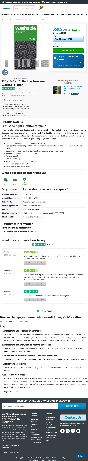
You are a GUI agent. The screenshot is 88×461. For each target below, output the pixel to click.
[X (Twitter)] (68, 431)
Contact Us (34, 419)
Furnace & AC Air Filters (30, 14)
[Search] (32, 8)
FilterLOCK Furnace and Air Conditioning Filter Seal (73, 88)
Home (3, 20)
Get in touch (82, 6)
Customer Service (67, 6)
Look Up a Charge (36, 437)
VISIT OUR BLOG (11, 453)
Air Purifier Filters (46, 14)
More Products (81, 14)
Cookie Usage (40, 458)
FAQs (32, 427)
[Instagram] (73, 431)
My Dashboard (50, 417)
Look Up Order (35, 434)
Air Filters (10, 20)
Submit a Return (36, 440)
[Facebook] (62, 431)
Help (81, 456)
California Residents (52, 458)
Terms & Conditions (28, 458)
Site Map (62, 458)
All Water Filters (59, 14)
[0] (39, 8)
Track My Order (52, 6)
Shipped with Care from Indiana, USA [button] (56, 2)
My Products (50, 420)
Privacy (18, 458)
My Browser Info (51, 435)
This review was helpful (36, 262)
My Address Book (51, 432)
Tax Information (36, 442)
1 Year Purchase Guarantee (31, 2)
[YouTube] (78, 431)
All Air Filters (70, 14)
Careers (69, 458)
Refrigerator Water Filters (11, 14)
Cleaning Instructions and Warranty (21, 231)
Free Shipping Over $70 (12, 2)
